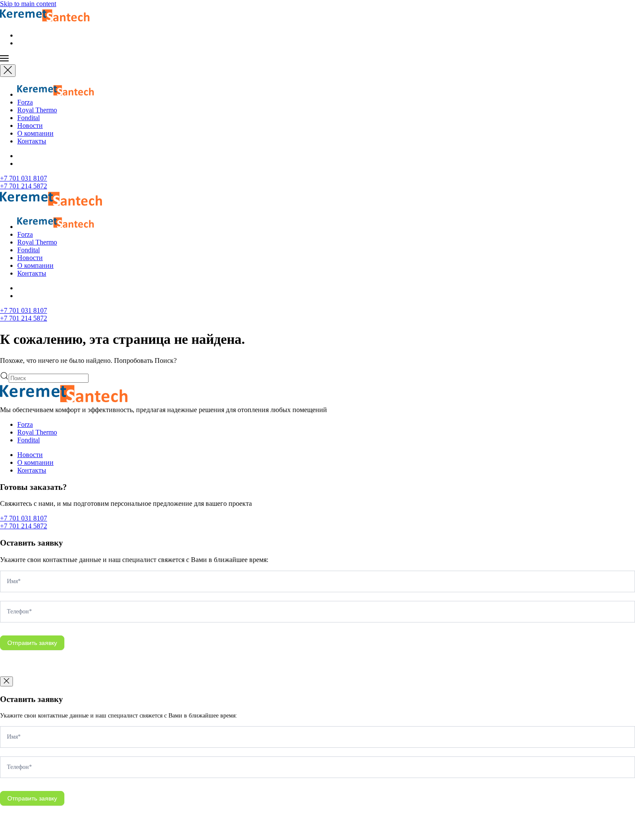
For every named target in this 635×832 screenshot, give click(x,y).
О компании (35, 133)
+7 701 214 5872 (23, 186)
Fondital (28, 117)
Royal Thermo (37, 110)
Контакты (31, 141)
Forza (25, 102)
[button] (317, 59)
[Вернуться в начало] (44, 20)
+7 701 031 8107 (23, 178)
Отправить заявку (32, 642)
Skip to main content (28, 3)
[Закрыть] (8, 70)
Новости (30, 125)
